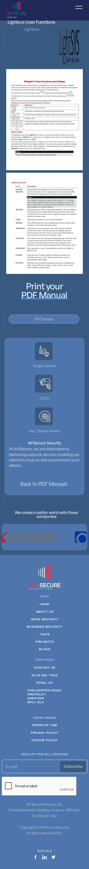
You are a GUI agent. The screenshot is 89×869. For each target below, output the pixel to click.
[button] (76, 10)
